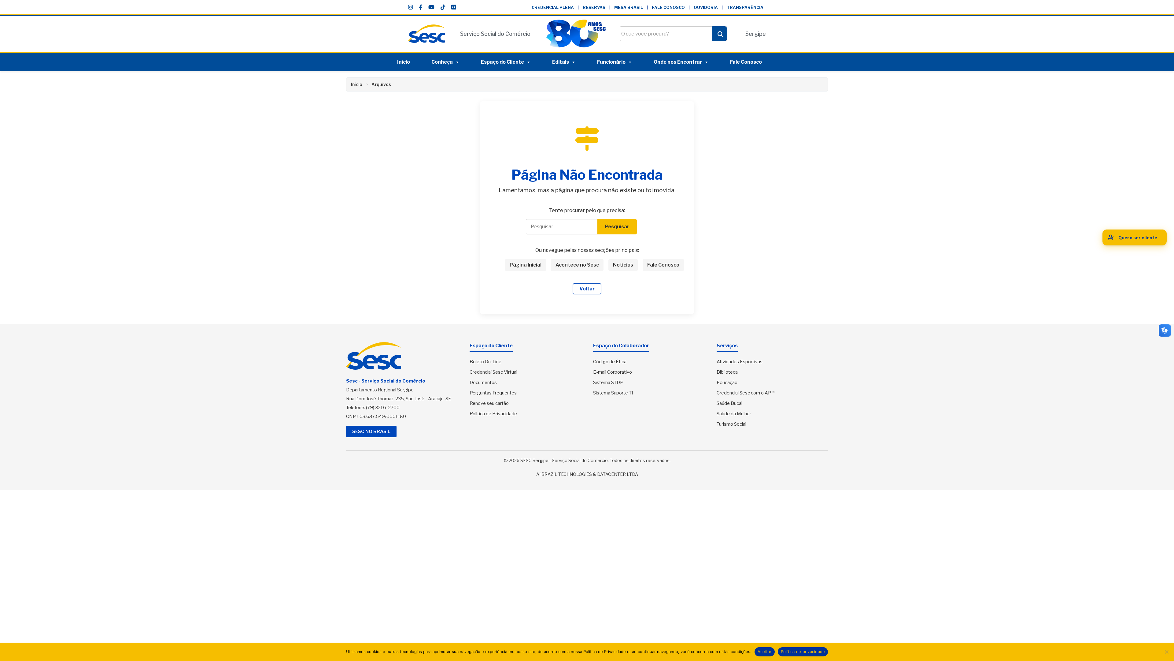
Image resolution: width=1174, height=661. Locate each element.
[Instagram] (410, 7)
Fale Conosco (668, 7)
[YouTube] (431, 7)
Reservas (594, 7)
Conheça (442, 62)
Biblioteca (727, 372)
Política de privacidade (803, 651)
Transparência (745, 7)
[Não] (1166, 652)
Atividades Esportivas (739, 361)
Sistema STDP (608, 382)
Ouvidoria (706, 7)
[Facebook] (420, 7)
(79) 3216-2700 (383, 407)
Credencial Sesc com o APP (746, 393)
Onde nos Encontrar (678, 62)
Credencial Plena (553, 7)
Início (403, 62)
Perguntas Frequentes (493, 393)
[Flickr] (453, 7)
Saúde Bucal (729, 403)
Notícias (623, 265)
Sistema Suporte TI (613, 393)
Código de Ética (609, 361)
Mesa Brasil (628, 7)
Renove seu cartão (489, 403)
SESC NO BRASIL (371, 431)
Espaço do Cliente (502, 62)
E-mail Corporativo (612, 372)
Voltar (587, 289)
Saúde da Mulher (734, 413)
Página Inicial (525, 265)
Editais (560, 62)
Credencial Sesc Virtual (493, 372)
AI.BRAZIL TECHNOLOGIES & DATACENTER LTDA (587, 474)
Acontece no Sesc (577, 265)
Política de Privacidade (493, 413)
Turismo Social (731, 424)
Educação (727, 382)
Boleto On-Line (485, 361)
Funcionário (611, 62)
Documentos (483, 382)
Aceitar (765, 651)
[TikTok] (443, 7)
